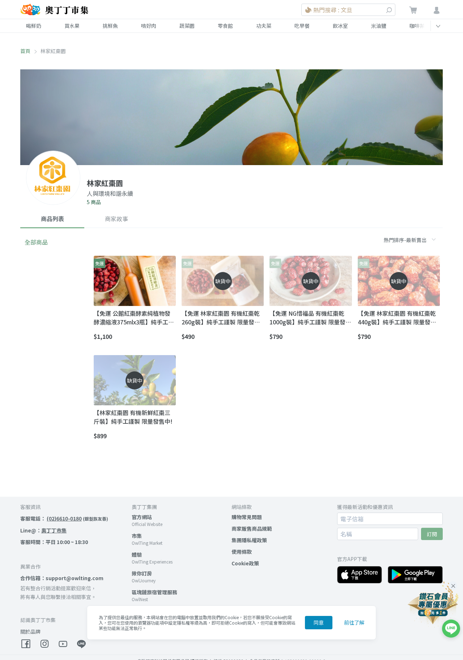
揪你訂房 (142, 573)
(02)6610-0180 (64, 518)
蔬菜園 (187, 25)
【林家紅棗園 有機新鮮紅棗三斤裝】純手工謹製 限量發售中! (133, 417)
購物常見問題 (247, 517)
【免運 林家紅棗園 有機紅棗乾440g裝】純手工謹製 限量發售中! (397, 317)
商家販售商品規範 (252, 528)
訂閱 (432, 534)
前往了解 (354, 622)
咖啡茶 (417, 25)
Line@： (43, 530)
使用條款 (242, 551)
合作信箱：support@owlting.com (61, 578)
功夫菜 (263, 25)
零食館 (225, 25)
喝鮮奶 (33, 25)
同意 (319, 622)
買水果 (72, 25)
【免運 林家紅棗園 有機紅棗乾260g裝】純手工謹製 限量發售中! (221, 317)
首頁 (25, 51)
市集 (137, 535)
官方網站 (142, 517)
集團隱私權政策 (249, 540)
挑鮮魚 (110, 25)
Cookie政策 (245, 563)
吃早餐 (302, 25)
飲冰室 (340, 25)
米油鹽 (378, 25)
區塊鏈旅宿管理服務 (154, 592)
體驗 (137, 554)
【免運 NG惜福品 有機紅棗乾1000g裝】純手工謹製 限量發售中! (310, 317)
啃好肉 (148, 25)
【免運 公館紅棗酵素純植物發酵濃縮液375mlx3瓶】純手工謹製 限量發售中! (134, 317)
